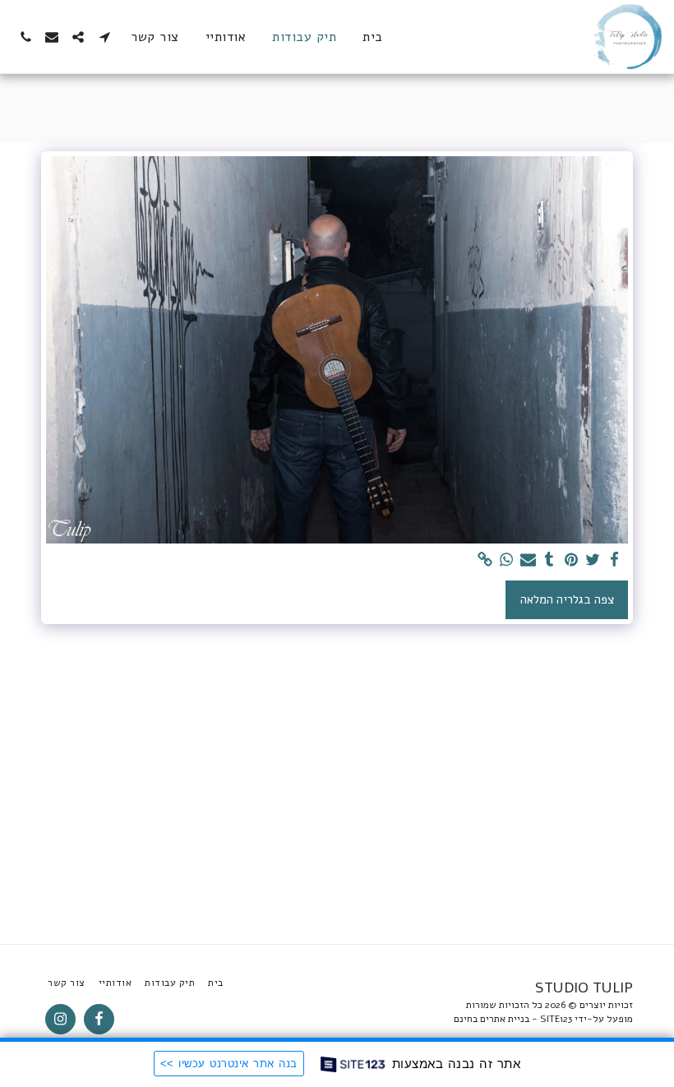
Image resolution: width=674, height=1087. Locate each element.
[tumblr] (549, 560)
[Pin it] (571, 560)
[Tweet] (593, 560)
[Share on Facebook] (614, 560)
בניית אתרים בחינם (491, 1018)
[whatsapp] (507, 560)
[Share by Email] (528, 560)
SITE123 (556, 1018)
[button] (104, 37)
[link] (484, 560)
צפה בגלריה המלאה (567, 599)
